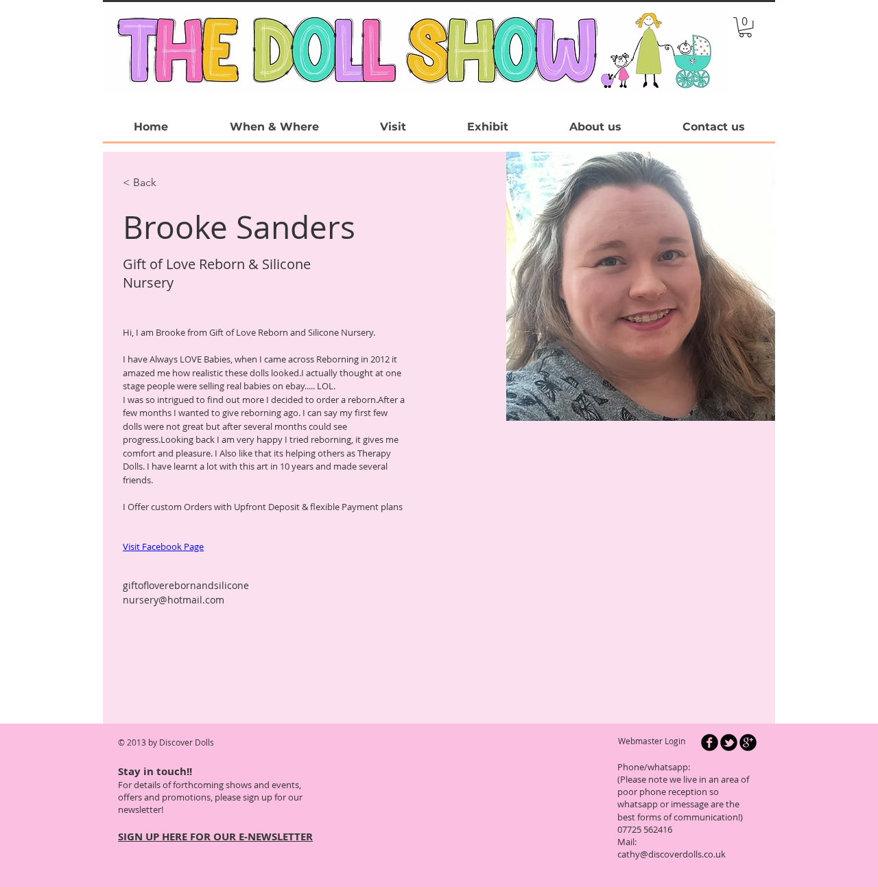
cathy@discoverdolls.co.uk (671, 854)
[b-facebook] (709, 742)
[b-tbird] (728, 742)
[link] (745, 27)
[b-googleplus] (748, 742)
